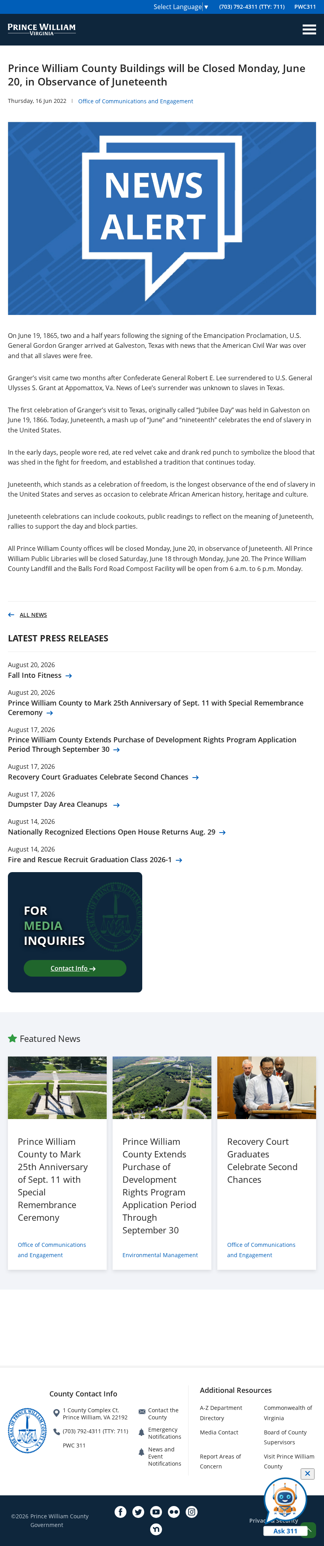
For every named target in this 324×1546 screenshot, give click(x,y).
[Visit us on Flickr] (174, 1512)
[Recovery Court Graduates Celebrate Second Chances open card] (266, 1088)
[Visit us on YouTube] (156, 1512)
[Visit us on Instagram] (192, 1512)
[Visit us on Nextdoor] (156, 1529)
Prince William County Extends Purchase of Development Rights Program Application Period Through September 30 (152, 744)
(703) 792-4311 (251, 6)
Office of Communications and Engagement (135, 101)
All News (33, 614)
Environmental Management (160, 1255)
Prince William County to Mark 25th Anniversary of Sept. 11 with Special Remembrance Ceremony (155, 707)
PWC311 (305, 6)
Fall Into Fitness (35, 675)
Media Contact (219, 1432)
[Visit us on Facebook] (120, 1512)
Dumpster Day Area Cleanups (58, 804)
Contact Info (70, 968)
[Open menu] (309, 29)
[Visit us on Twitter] (138, 1512)
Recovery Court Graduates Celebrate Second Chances (98, 777)
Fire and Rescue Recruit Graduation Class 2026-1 (90, 859)
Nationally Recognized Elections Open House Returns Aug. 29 (111, 832)
